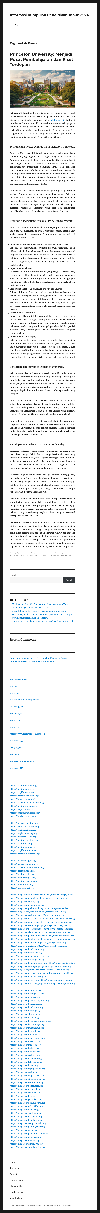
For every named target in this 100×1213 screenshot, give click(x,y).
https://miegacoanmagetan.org (25, 1045)
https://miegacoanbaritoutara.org (26, 1086)
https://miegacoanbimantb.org (25, 1031)
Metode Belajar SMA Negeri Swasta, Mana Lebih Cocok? (39, 611)
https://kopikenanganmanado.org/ (27, 867)
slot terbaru (15, 720)
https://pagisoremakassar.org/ (25, 813)
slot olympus (16, 713)
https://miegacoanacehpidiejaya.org (27, 1103)
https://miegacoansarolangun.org (26, 1113)
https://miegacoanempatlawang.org (27, 1075)
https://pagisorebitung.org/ (23, 830)
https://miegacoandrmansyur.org (26, 1144)
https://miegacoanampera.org (24, 922)
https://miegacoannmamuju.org (25, 1034)
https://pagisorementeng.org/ (24, 823)
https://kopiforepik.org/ (21, 843)
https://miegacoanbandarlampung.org (28, 963)
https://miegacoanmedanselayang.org (28, 976)
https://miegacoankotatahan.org (26, 918)
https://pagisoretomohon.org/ (25, 826)
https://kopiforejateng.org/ (23, 789)
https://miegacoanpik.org (53, 942)
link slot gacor (17, 706)
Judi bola (14, 1168)
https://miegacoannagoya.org (24, 973)
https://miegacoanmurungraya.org (27, 1028)
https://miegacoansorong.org (24, 966)
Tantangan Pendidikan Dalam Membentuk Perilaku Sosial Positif (43, 621)
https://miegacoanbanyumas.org (26, 1004)
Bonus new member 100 (21, 658)
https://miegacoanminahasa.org (55, 966)
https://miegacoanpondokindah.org (27, 935)
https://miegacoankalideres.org (25, 939)
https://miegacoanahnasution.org (26, 894)
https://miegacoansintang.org (24, 901)
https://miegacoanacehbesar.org (26, 1055)
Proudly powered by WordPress (59, 1206)
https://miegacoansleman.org (54, 970)
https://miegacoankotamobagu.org (27, 1024)
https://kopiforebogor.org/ (23, 877)
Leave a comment (17, 558)
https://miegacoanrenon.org (54, 898)
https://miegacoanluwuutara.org (26, 1058)
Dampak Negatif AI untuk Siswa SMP (30, 607)
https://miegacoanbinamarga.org (56, 922)
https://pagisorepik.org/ (22, 809)
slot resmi (15, 727)
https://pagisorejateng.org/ (23, 836)
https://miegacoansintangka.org (26, 1014)
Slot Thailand (16, 1198)
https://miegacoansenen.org (24, 925)
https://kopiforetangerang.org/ (25, 806)
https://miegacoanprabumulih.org (26, 908)
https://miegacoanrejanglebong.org (27, 1068)
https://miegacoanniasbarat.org (25, 1041)
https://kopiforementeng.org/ (24, 840)
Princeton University (26, 555)
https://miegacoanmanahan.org (25, 990)
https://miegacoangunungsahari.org (27, 1127)
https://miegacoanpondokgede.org (58, 939)
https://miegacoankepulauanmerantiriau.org (32, 1021)
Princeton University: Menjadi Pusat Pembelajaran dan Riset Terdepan (41, 59)
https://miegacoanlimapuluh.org (26, 1116)
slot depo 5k (58, 120)
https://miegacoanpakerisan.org (25, 1137)
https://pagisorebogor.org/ (23, 860)
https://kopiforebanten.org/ (23, 785)
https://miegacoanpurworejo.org (26, 1089)
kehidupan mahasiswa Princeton (49, 553)
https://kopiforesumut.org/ (23, 792)
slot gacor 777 (16, 740)
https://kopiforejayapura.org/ (24, 796)
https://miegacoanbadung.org (24, 1048)
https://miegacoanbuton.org (24, 1065)
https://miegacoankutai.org (23, 1096)
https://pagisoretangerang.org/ (25, 864)
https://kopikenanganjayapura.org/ (27, 802)
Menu (15, 25)
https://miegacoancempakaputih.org (28, 1123)
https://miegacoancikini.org (23, 932)
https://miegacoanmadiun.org (24, 1140)
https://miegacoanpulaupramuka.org (28, 905)
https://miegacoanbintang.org (25, 1010)
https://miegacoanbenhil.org (59, 929)
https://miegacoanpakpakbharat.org (27, 1106)
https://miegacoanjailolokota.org (26, 1099)
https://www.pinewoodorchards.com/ (28, 734)
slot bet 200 (15, 754)
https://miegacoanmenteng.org (25, 942)
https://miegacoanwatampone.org (26, 1082)
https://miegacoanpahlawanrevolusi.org (29, 1133)
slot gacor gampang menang (24, 761)
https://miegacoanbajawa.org (24, 1017)
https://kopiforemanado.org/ (24, 881)
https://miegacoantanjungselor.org (27, 959)
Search (13, 575)
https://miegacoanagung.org (24, 912)
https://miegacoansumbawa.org (25, 1092)
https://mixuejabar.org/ (21, 884)
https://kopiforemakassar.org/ (25, 854)
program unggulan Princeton (47, 555)
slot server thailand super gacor (25, 700)
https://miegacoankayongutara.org (27, 993)
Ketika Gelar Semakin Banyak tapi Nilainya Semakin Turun (40, 604)
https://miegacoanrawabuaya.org (54, 932)
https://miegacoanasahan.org (24, 1072)
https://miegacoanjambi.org (61, 963)
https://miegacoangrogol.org (59, 935)
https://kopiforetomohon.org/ (25, 850)
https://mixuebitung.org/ (22, 799)
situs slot (14, 693)
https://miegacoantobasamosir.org (27, 1062)
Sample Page (16, 1180)
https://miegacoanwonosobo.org (59, 918)
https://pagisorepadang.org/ (24, 833)
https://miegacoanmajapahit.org (59, 983)
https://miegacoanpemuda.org (25, 898)
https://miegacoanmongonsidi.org (56, 973)
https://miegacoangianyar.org (24, 970)
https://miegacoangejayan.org (58, 894)
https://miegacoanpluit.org (23, 946)
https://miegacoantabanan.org (25, 1051)
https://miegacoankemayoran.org (54, 925)
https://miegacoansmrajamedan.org (27, 1147)
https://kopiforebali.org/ (22, 874)
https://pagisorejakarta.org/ (23, 816)
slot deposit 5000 (18, 679)
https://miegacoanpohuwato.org (26, 997)
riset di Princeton (66, 555)
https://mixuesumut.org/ (22, 888)
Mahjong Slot (16, 1186)
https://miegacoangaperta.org (24, 980)
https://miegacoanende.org (57, 908)
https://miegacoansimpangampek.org (28, 1079)
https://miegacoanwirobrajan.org (56, 980)
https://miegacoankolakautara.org (54, 946)
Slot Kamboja (16, 1192)
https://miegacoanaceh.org (23, 915)
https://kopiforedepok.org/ (23, 871)
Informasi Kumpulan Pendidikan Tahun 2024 (49, 15)
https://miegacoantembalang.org (26, 983)
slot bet (13, 686)
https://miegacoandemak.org (24, 1109)
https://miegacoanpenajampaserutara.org (30, 956)
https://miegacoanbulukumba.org (26, 1007)
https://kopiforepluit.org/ (22, 847)
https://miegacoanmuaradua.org (26, 952)
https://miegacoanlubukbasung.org (27, 949)
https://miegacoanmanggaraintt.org (27, 1038)
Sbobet (13, 1174)
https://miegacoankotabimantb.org (27, 929)
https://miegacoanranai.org (50, 915)
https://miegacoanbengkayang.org (27, 1120)
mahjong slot (16, 747)
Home (13, 1162)
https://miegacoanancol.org (23, 1130)
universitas (29, 553)
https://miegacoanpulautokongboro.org (29, 1000)
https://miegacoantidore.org (52, 912)
